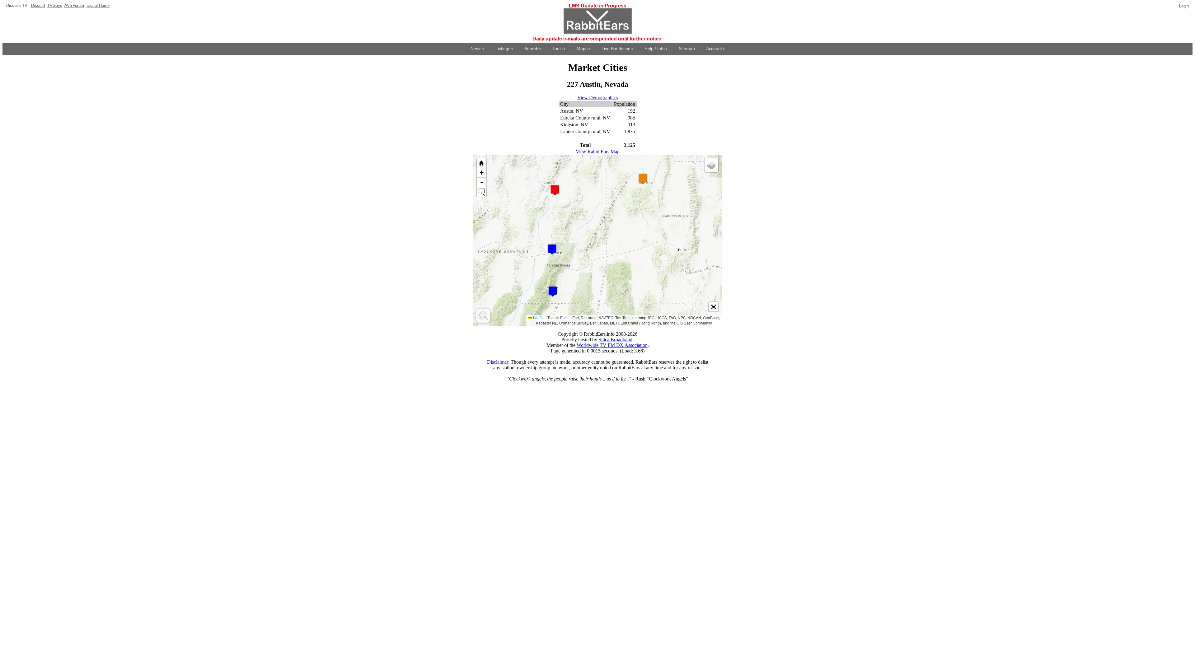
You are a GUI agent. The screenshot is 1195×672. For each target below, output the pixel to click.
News (476, 48)
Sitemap (687, 48)
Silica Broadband (615, 339)
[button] (553, 291)
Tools (557, 48)
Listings (502, 48)
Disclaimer (497, 362)
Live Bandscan (616, 48)
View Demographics (597, 97)
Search (531, 48)
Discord (38, 5)
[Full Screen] (713, 306)
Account (714, 48)
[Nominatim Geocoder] (483, 316)
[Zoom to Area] (481, 192)
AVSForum (74, 5)
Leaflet (538, 317)
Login (1184, 6)
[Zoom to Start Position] (481, 163)
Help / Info (654, 48)
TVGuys (54, 5)
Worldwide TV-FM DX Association (612, 345)
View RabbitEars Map (598, 151)
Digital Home (98, 5)
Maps (582, 48)
